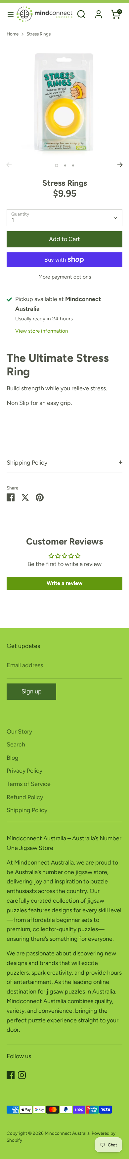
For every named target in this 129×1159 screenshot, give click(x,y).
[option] (64, 101)
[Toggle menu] (8, 14)
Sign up (32, 691)
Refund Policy (25, 797)
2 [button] (65, 165)
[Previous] (9, 165)
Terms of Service (29, 784)
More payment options (64, 277)
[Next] (120, 165)
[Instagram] (22, 1075)
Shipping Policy (27, 462)
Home (13, 33)
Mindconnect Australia (67, 1133)
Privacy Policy (24, 770)
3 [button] (73, 165)
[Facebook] (11, 1075)
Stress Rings (38, 33)
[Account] (98, 12)
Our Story (19, 731)
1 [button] (56, 165)
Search (16, 744)
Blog (13, 757)
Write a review (64, 583)
